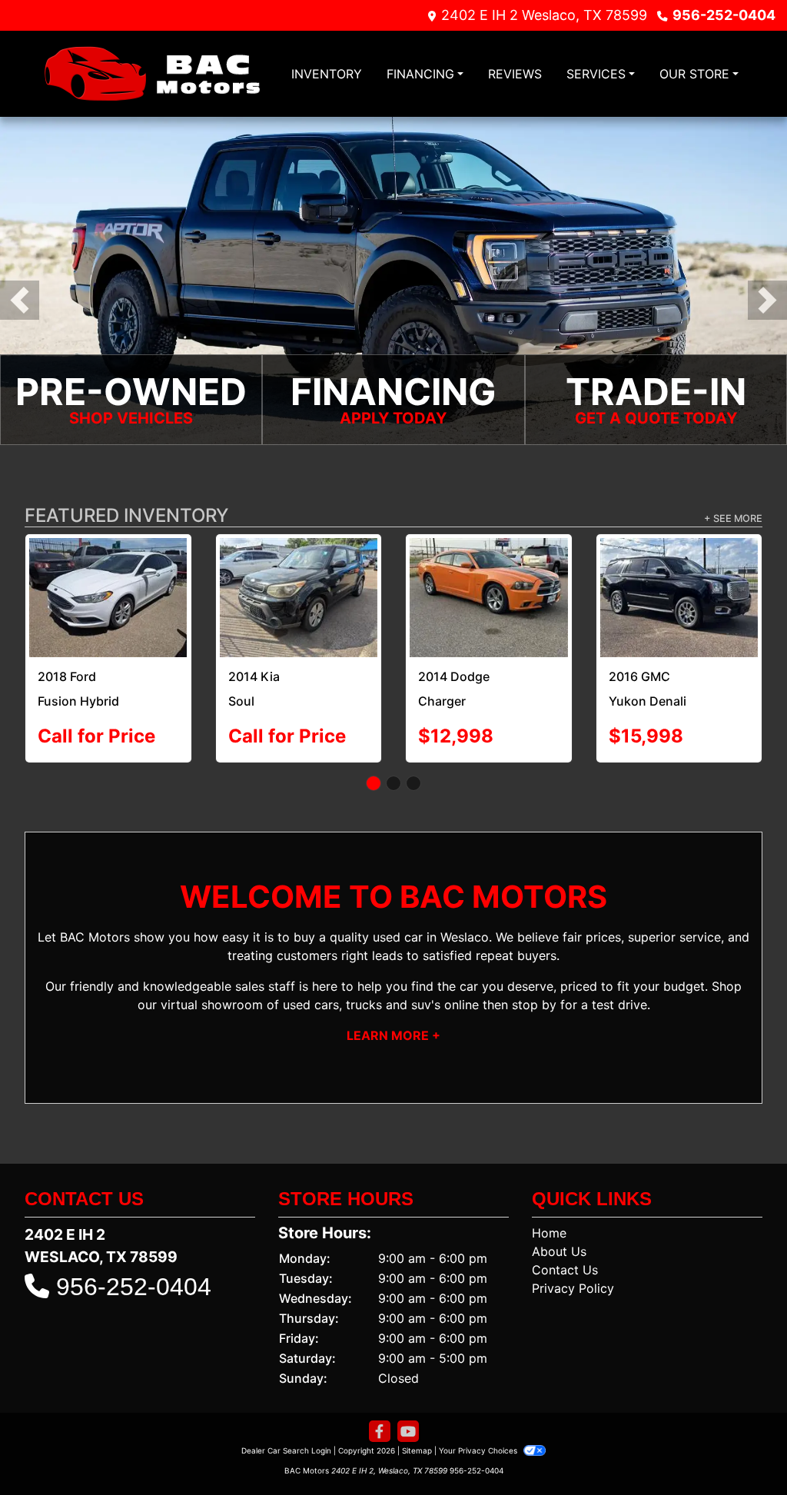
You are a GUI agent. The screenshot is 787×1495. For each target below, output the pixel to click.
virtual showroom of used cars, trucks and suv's (300, 987)
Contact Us (565, 1252)
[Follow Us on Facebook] (379, 1414)
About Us (559, 1233)
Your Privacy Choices (479, 1432)
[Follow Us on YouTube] (408, 1414)
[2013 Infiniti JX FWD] (108, 570)
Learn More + (393, 1017)
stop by (534, 987)
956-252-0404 (723, 15)
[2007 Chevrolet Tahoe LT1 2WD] (299, 578)
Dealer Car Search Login (286, 1432)
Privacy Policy (573, 1270)
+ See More (733, 518)
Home (549, 1215)
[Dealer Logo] (151, 74)
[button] (19, 300)
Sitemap (417, 1432)
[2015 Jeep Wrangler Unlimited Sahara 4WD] (679, 588)
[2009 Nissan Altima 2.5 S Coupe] (489, 588)
